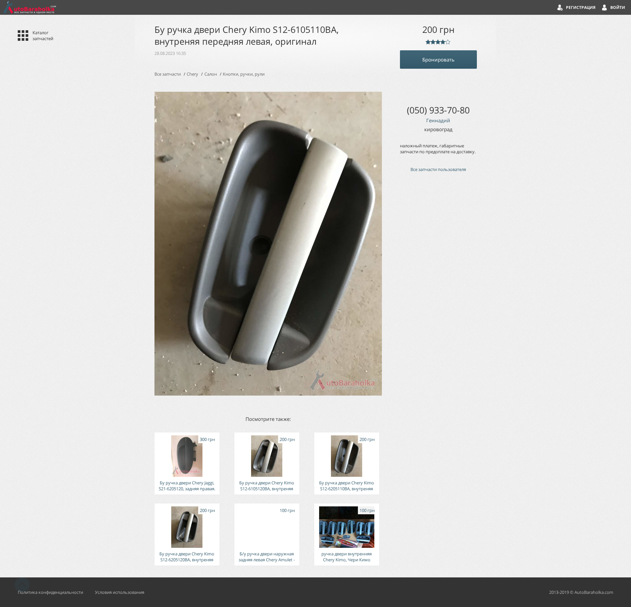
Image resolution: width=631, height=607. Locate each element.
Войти (617, 7)
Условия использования (119, 592)
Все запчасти (167, 74)
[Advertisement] (438, 288)
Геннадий (438, 120)
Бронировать (438, 59)
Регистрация (581, 7)
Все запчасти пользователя (438, 169)
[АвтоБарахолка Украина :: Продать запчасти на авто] (29, 7)
